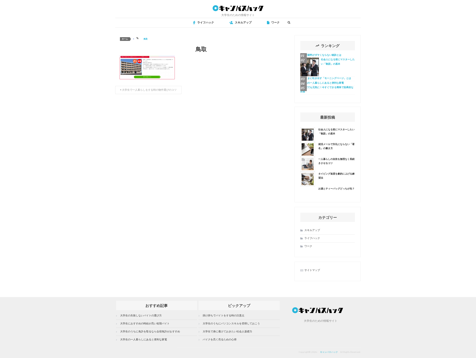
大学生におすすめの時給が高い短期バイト (145, 323)
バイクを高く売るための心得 (220, 339)
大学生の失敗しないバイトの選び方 (141, 315)
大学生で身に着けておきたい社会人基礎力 (227, 331)
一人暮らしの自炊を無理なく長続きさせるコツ (336, 161)
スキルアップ (243, 23)
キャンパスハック (329, 352)
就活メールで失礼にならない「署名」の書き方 (336, 146)
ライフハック (205, 23)
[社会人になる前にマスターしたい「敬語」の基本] (307, 134)
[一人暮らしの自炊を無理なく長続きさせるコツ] (307, 164)
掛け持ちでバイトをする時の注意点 (223, 315)
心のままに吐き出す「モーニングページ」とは (325, 78)
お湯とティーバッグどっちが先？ (336, 188)
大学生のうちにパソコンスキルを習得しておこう (231, 323)
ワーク (275, 23)
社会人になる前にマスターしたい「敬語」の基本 (338, 61)
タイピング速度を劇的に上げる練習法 (336, 175)
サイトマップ (312, 270)
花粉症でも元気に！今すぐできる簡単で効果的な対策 (326, 89)
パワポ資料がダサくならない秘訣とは (320, 55)
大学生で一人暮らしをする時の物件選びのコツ (149, 90)
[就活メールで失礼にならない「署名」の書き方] (307, 149)
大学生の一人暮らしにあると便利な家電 (322, 83)
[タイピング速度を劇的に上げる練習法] (307, 179)
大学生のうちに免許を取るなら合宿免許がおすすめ (150, 331)
